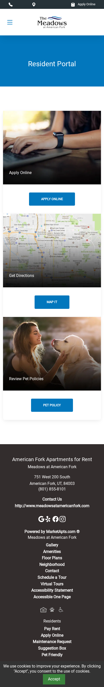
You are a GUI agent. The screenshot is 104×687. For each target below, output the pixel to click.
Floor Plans (52, 557)
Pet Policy (52, 405)
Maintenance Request (52, 641)
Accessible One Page (52, 596)
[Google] (41, 518)
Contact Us (52, 499)
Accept (54, 679)
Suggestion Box (52, 648)
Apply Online (86, 4)
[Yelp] (49, 518)
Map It (52, 302)
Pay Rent (52, 628)
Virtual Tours (52, 584)
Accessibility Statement (52, 590)
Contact (52, 570)
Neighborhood (52, 564)
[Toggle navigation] (10, 22)
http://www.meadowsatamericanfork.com (52, 505)
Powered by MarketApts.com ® (52, 531)
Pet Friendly (52, 654)
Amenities (52, 551)
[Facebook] (56, 518)
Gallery (52, 545)
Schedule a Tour (52, 577)
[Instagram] (63, 518)
